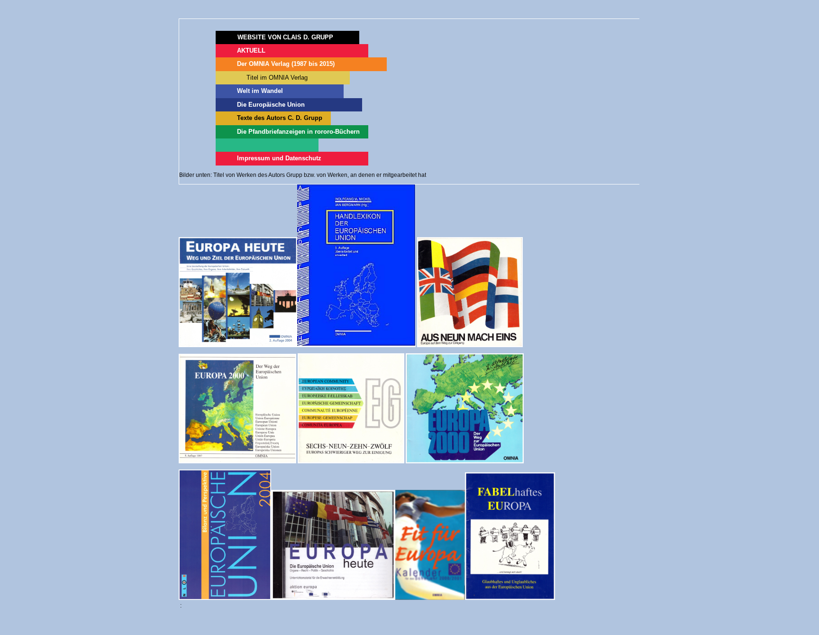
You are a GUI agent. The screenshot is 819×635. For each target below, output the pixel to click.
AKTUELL (251, 50)
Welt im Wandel (260, 90)
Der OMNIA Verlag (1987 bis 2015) (286, 63)
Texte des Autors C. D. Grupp (279, 117)
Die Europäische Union (271, 104)
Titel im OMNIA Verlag (273, 77)
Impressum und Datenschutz (279, 158)
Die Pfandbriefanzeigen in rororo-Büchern (298, 131)
